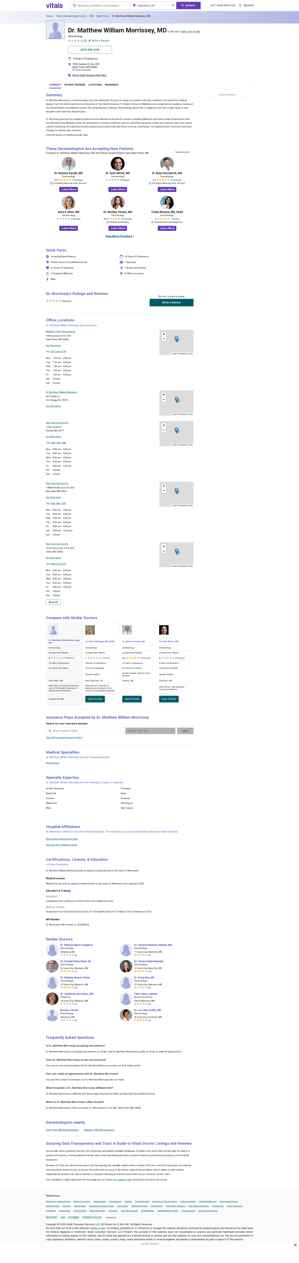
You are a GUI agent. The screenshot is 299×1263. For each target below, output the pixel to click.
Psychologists (79, 1211)
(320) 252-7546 (58, 442)
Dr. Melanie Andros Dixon (75, 977)
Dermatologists (142, 1201)
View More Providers (118, 236)
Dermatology (52, 763)
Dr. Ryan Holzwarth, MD (167, 173)
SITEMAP (73, 1217)
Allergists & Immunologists (58, 1201)
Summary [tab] (55, 84)
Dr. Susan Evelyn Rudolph (149, 961)
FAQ (63, 1217)
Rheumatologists (97, 1211)
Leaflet (174, 353)
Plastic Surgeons (234, 1206)
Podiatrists (51, 1211)
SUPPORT (51, 1217)
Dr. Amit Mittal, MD (118, 173)
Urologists (113, 1211)
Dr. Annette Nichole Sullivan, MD (153, 945)
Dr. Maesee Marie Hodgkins (76, 945)
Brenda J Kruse (69, 1010)
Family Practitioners (208, 1201)
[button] (176, 339)
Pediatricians (218, 1206)
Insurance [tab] (111, 84)
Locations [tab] (95, 84)
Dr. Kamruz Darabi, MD (68, 173)
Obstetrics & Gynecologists (101, 1206)
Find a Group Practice (208, 1211)
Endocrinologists (188, 1201)
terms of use (98, 1228)
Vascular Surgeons (129, 1211)
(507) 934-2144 (58, 351)
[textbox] (100, 5)
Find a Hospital (188, 1211)
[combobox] (100, 5)
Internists (67, 1206)
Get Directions (53, 345)
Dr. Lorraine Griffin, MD (147, 1010)
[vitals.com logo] (54, 5)
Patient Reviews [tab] (74, 84)
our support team (123, 1179)
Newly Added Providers (167, 1211)
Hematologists (52, 1206)
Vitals (190, 353)
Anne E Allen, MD (68, 212)
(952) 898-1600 (58, 503)
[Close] (295, 1245)
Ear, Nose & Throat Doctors (164, 1201)
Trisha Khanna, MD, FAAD (167, 212)
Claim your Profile (190, 31)
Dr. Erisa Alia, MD (144, 977)
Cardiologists (100, 1201)
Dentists (128, 1201)
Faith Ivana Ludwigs (145, 994)
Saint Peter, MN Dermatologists (62, 1130)
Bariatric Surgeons (82, 1201)
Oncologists (122, 1206)
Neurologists (80, 1206)
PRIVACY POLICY (92, 1217)
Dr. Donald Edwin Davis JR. (75, 961)
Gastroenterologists (229, 1201)
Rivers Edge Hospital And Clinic (89, 75)
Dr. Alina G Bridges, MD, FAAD (100, 641)
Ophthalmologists (139, 1206)
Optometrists (157, 1206)
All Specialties (147, 1211)
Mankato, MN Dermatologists (99, 1130)
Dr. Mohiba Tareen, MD (117, 212)
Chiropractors (115, 1201)
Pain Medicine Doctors (199, 1206)
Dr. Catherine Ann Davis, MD (76, 994)
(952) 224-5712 (58, 564)
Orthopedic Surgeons (176, 1206)
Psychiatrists (64, 1211)
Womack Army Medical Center (61, 845)
